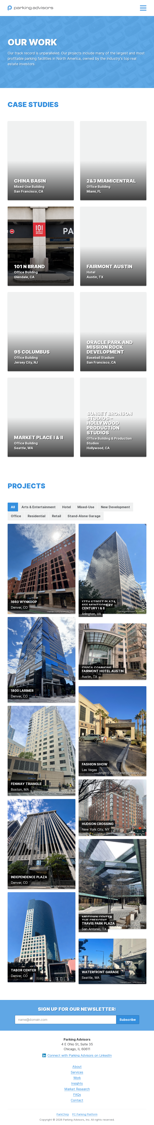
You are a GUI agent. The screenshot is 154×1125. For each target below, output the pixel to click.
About (77, 1067)
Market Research (77, 1089)
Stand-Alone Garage (84, 516)
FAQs (77, 1095)
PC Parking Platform (84, 1114)
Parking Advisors (30, 8)
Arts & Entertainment (38, 507)
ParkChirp (63, 1114)
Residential (36, 516)
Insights (77, 1083)
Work (77, 1078)
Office (16, 516)
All (13, 507)
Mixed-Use (85, 507)
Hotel (66, 507)
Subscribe (128, 1020)
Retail (56, 516)
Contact (77, 1100)
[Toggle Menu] (143, 8)
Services (77, 1072)
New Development (115, 507)
